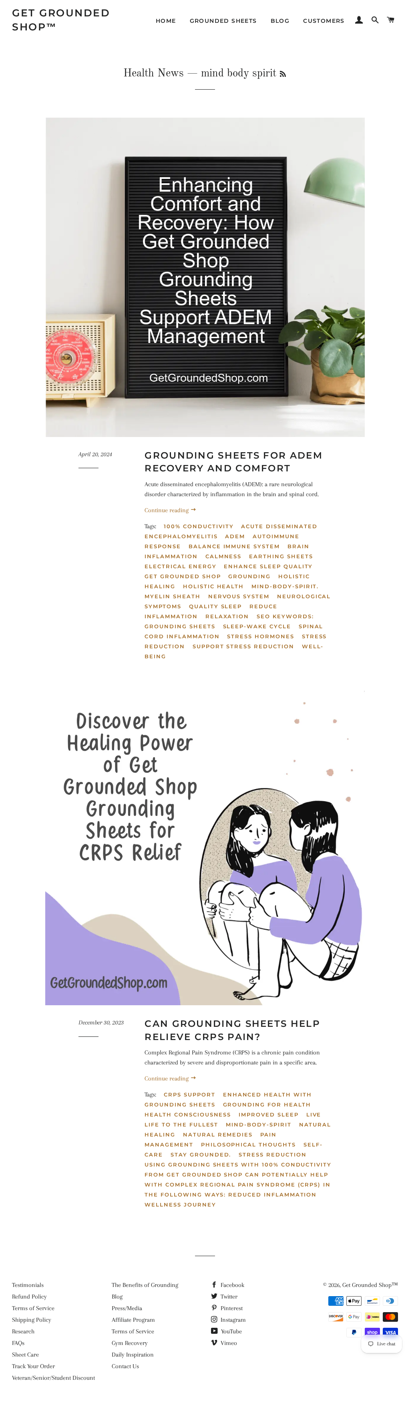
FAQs (18, 1343)
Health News (153, 73)
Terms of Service (33, 1308)
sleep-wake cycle (257, 626)
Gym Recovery (130, 1343)
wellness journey (180, 1204)
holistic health (213, 586)
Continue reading (167, 510)
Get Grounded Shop (183, 576)
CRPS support (189, 1094)
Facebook (231, 1285)
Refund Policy (29, 1296)
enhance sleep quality (268, 566)
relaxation (227, 616)
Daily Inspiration (133, 1354)
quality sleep (215, 606)
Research (23, 1331)
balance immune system (234, 546)
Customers (324, 20)
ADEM (235, 536)
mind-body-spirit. (285, 586)
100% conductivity (198, 526)
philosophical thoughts (248, 1144)
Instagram (232, 1319)
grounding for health (267, 1104)
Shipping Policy (31, 1319)
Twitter (228, 1296)
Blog (280, 20)
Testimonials (28, 1285)
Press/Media (127, 1308)
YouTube (230, 1331)
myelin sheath (172, 596)
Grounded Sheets (223, 20)
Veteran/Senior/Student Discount (53, 1377)
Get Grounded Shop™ (61, 20)
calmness (223, 556)
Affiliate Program (133, 1319)
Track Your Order (33, 1366)
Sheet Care (25, 1354)
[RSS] (282, 75)
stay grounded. (201, 1154)
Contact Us (125, 1366)
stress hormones (260, 636)
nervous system (238, 596)
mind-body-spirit (258, 1124)
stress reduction (272, 1154)
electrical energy (180, 566)
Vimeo (228, 1343)
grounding (249, 576)
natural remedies (218, 1134)
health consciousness (188, 1114)
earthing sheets (281, 556)
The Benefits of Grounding (145, 1285)
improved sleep (268, 1114)
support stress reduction (243, 646)
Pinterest (231, 1308)
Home (166, 20)
